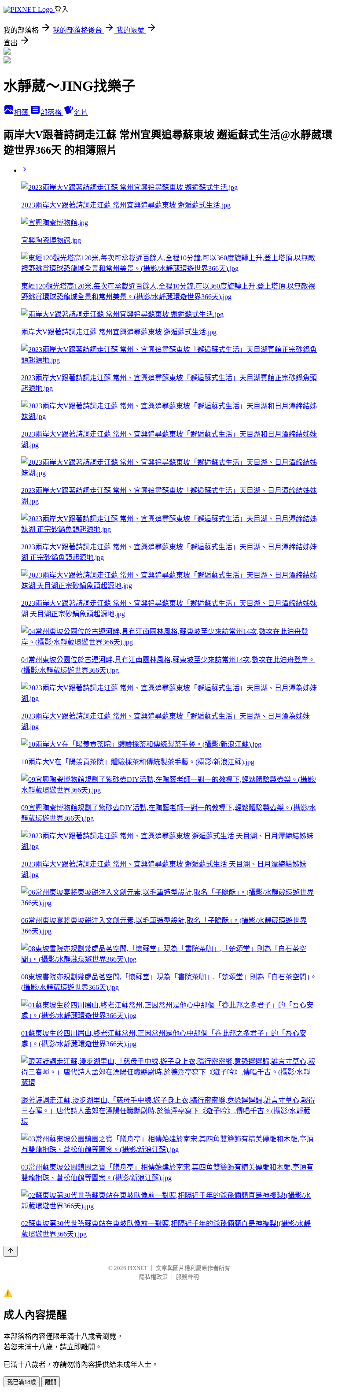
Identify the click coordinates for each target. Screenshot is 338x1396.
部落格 (51, 112)
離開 (50, 1382)
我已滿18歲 (21, 1382)
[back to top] (11, 1251)
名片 (81, 112)
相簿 (22, 112)
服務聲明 (187, 1277)
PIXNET (137, 1268)
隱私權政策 (153, 1277)
